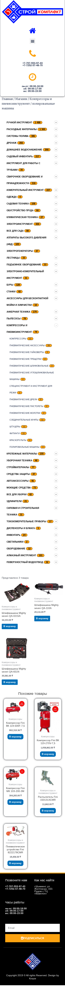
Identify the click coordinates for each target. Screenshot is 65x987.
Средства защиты (18, 474)
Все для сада (15, 231)
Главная (7, 99)
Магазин (21, 99)
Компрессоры (18, 338)
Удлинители (14, 501)
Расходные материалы (22, 129)
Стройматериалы (18, 467)
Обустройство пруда (20, 210)
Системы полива (17, 136)
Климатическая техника (22, 217)
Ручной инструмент (19, 122)
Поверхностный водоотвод (25, 562)
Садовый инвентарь (20, 156)
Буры (10, 284)
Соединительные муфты (24, 420)
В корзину (9, 626)
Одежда (12, 197)
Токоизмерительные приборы (26, 521)
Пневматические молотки (25, 413)
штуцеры (15, 426)
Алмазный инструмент (21, 555)
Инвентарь (13, 535)
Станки (11, 291)
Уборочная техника (19, 460)
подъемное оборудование (24, 264)
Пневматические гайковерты (27, 352)
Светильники (15, 542)
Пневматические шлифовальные (29, 366)
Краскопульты (18, 440)
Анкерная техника (18, 311)
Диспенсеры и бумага (21, 528)
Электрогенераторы (20, 251)
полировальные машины (25, 447)
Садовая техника (18, 203)
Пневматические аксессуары (27, 345)
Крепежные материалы (22, 453)
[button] (32, 41)
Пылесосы (14, 318)
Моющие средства (19, 487)
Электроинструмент (20, 224)
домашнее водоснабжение (24, 149)
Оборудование (16, 548)
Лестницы (13, 258)
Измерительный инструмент (25, 190)
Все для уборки (17, 494)
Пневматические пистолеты (26, 406)
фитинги (15, 433)
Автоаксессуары (18, 481)
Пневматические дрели (23, 399)
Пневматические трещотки (26, 359)
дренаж (11, 143)
